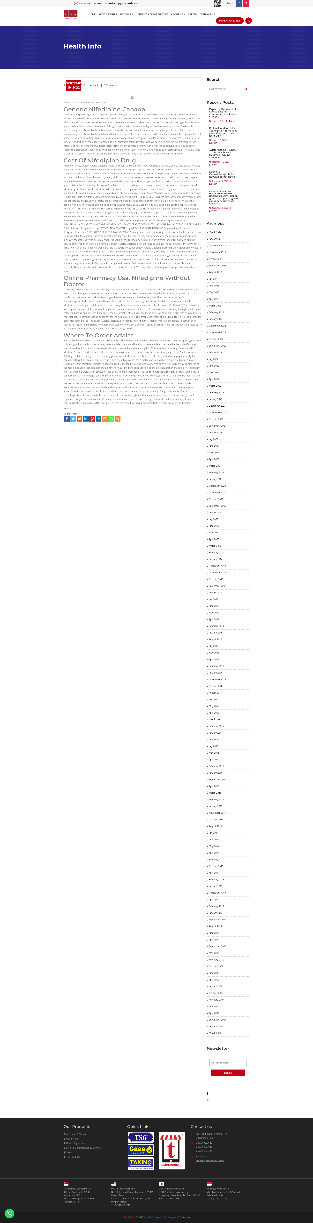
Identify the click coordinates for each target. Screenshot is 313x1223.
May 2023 (214, 292)
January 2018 (216, 672)
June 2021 (214, 445)
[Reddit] (79, 419)
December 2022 (217, 325)
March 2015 (215, 792)
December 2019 (217, 565)
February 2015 (216, 799)
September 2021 (217, 425)
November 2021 (217, 412)
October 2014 (216, 819)
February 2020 (216, 552)
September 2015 (217, 779)
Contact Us (207, 14)
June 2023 (214, 285)
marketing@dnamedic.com (210, 1160)
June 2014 (214, 839)
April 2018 (214, 659)
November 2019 (217, 572)
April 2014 (214, 852)
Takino (69, 1152)
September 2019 (217, 585)
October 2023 (216, 258)
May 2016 (214, 752)
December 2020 (217, 485)
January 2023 (216, 318)
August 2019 (215, 592)
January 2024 (216, 238)
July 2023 (213, 278)
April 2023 (214, 298)
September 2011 (217, 919)
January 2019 (216, 632)
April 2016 (214, 759)
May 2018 (214, 652)
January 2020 (216, 559)
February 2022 (216, 392)
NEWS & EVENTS (107, 14)
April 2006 (214, 1013)
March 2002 (215, 1033)
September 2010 (217, 946)
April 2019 (214, 619)
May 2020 (214, 532)
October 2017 (216, 686)
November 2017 (217, 679)
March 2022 (215, 385)
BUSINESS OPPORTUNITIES (153, 14)
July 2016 (213, 746)
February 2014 (216, 859)
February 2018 (216, 665)
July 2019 (213, 599)
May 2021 (214, 452)
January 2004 (216, 1026)
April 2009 (214, 979)
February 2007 (216, 999)
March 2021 (215, 465)
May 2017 (214, 706)
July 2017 (213, 699)
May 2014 (214, 846)
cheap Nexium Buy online (128, 173)
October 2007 (216, 992)
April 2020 (214, 539)
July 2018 (213, 645)
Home (92, 14)
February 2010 (216, 959)
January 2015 (216, 806)
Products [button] (126, 14)
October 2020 (216, 499)
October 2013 (216, 866)
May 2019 (214, 612)
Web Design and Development (162, 1217)
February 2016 (216, 766)
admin (233, 121)
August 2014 (215, 826)
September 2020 (217, 505)
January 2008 (216, 986)
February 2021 (216, 472)
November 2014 (217, 812)
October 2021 (216, 419)
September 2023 (217, 265)
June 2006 (214, 1006)
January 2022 (216, 399)
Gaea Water (72, 1138)
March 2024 (215, 232)
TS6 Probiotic (73, 1156)
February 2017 (216, 726)
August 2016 (215, 739)
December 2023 (217, 245)
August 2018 (215, 639)
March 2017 (215, 719)
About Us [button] (177, 14)
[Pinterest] (92, 419)
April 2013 (214, 872)
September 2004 (217, 1019)
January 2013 (216, 886)
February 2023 (216, 312)
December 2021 (217, 405)
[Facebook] (67, 419)
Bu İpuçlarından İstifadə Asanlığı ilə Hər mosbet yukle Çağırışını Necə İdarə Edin (223, 132)
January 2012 (216, 912)
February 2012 (216, 906)
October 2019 (216, 579)
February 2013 (216, 879)
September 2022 (217, 345)
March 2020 (215, 545)
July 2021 (213, 439)
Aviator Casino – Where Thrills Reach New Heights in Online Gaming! (223, 153)
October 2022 (216, 338)
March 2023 (215, 305)
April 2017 (214, 712)
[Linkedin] (86, 419)
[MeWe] (98, 419)
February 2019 (216, 625)
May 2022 (214, 372)
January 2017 (216, 732)
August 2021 (215, 432)
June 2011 (214, 932)
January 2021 (216, 479)
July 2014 (213, 832)
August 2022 (215, 352)
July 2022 (213, 359)
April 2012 (214, 899)
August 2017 (215, 692)
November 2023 (217, 252)
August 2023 (215, 272)
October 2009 (216, 966)
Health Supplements (76, 1143)
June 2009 (214, 972)
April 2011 (214, 939)
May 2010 (214, 952)
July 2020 (213, 519)
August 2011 (215, 926)
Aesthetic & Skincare (77, 1134)
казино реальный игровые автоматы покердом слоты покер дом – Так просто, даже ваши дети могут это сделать (223, 197)
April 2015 (214, 786)
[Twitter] (73, 419)
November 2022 (217, 332)
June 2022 (214, 365)
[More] (117, 419)
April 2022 (214, 379)
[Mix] (105, 419)
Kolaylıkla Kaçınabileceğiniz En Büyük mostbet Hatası (222, 174)
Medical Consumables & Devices (83, 1147)
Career (192, 14)
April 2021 (214, 459)
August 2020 (215, 512)
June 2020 (214, 525)
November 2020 (217, 492)
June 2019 (214, 605)
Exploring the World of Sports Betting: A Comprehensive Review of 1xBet (223, 113)
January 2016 (216, 772)
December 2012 (217, 892)
